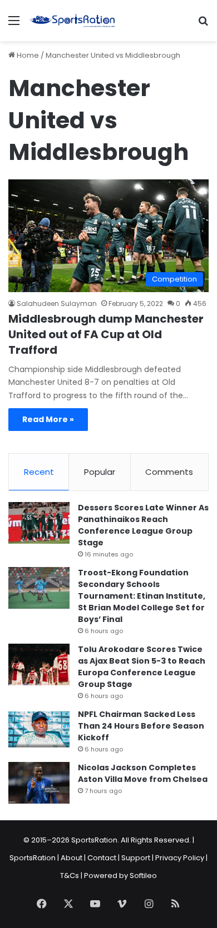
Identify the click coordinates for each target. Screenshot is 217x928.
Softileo (143, 875)
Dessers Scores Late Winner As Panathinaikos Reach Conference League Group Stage (143, 525)
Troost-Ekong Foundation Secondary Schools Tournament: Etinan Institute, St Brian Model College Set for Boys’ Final (141, 596)
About (71, 857)
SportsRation (32, 857)
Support (135, 857)
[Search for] (203, 24)
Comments (169, 472)
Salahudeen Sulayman (57, 303)
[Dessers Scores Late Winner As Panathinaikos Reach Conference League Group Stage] (39, 523)
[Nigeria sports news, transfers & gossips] (72, 20)
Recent (39, 472)
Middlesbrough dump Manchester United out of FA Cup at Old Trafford (106, 334)
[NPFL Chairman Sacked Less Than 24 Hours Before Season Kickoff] (39, 729)
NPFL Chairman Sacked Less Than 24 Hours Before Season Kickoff (141, 726)
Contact (101, 857)
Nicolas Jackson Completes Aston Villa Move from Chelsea (143, 773)
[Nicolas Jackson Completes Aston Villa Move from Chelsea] (39, 783)
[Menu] (13, 24)
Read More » (48, 419)
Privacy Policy (179, 857)
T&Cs (69, 875)
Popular (99, 472)
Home (27, 55)
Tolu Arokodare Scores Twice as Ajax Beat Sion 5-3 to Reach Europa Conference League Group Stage (141, 667)
